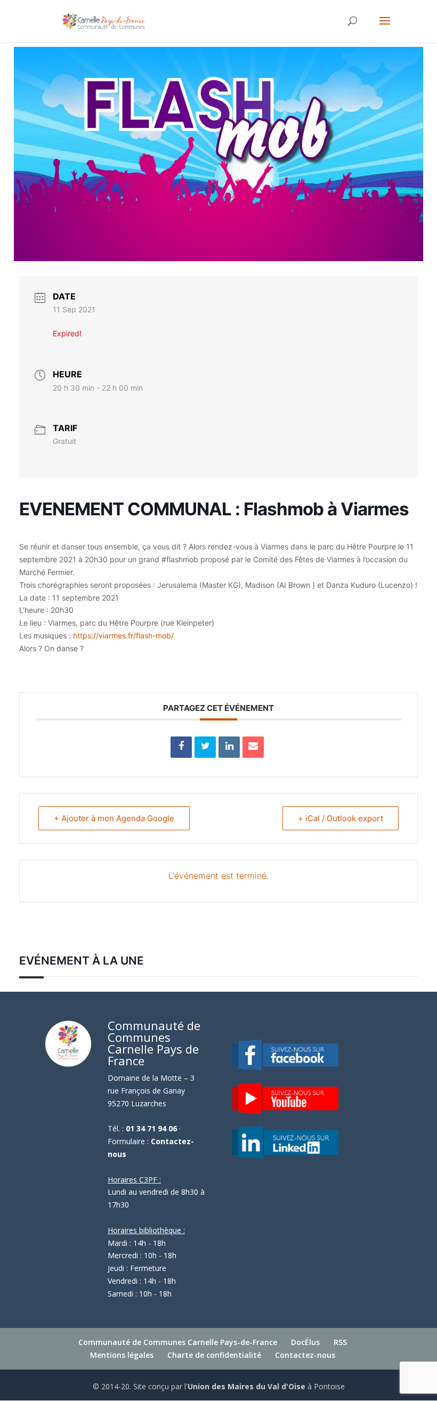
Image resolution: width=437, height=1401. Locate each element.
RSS (340, 1342)
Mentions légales (121, 1355)
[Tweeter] (205, 747)
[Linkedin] (229, 747)
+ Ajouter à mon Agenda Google (114, 818)
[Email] (253, 747)
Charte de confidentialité (214, 1355)
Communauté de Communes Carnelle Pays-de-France (177, 1342)
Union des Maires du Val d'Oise (246, 1386)
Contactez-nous (305, 1355)
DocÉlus (305, 1342)
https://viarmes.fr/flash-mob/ (123, 635)
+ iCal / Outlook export (340, 818)
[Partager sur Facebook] (181, 747)
